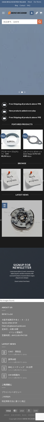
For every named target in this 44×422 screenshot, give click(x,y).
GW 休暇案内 (14, 375)
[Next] (42, 143)
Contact (22, 5)
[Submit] (39, 21)
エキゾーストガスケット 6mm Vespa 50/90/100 (33, 153)
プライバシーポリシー (11, 392)
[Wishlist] (37, 13)
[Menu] (3, 13)
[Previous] (2, 143)
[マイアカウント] (32, 13)
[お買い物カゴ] (41, 13)
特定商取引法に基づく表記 (13, 401)
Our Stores (37, 2)
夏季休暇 (12, 359)
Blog (16, 5)
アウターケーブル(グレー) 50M (10, 153)
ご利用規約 (6, 397)
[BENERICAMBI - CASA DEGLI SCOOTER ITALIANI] (17, 13)
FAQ (28, 5)
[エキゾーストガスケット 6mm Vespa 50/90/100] (33, 139)
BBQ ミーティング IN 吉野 (20, 367)
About (30, 2)
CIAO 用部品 (22, 231)
